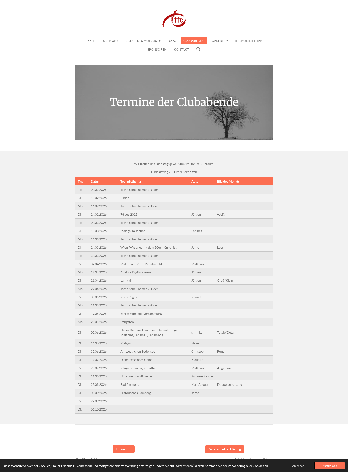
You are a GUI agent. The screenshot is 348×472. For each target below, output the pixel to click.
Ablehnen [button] (298, 465)
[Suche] (198, 49)
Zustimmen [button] (330, 465)
